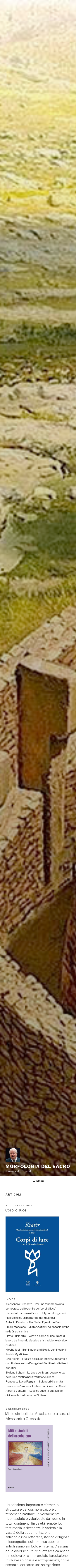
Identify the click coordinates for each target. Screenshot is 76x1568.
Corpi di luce (15, 1210)
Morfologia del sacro (38, 1166)
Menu (40, 1181)
